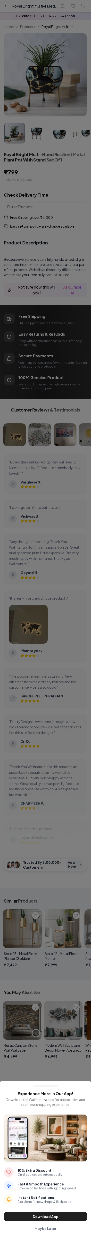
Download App (45, 1216)
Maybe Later (45, 1228)
